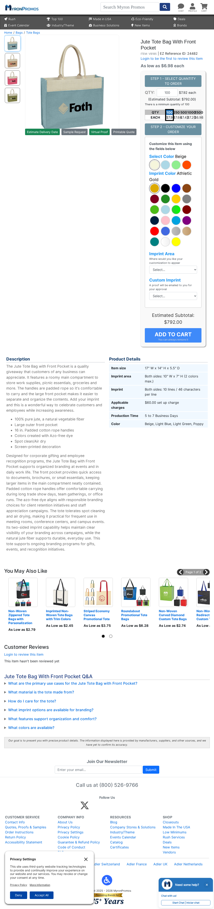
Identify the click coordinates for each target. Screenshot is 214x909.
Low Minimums (174, 832)
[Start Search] (165, 7)
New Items (142, 25)
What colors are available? (31, 727)
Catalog (116, 842)
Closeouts (171, 822)
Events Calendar (123, 837)
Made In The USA (176, 827)
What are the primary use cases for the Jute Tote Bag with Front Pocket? (72, 683)
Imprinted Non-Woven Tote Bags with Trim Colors (59, 615)
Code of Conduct (71, 847)
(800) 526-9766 (118, 785)
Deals (181, 19)
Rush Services (174, 837)
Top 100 (57, 19)
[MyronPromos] (21, 7)
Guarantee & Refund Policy (79, 842)
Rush (11, 19)
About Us (65, 822)
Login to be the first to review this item (172, 58)
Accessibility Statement (23, 842)
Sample (74, 132)
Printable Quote (124, 132)
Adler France (137, 864)
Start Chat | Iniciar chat (185, 902)
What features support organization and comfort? (52, 719)
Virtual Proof (99, 132)
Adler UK (160, 864)
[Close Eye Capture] (207, 885)
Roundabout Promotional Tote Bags (134, 615)
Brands (182, 25)
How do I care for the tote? (32, 701)
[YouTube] (130, 807)
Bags (19, 32)
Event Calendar (18, 25)
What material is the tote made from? (41, 692)
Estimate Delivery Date (42, 132)
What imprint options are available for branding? (50, 710)
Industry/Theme (63, 25)
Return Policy (15, 837)
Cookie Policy (69, 837)
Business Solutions (106, 25)
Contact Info (15, 822)
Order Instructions (19, 832)
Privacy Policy (69, 827)
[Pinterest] (103, 807)
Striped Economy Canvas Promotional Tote (97, 615)
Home (8, 32)
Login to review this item (23, 654)
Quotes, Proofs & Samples (25, 827)
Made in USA (102, 19)
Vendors (169, 852)
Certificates (119, 847)
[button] (154, 165)
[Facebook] (94, 807)
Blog (113, 822)
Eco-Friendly (144, 19)
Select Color (167, 156)
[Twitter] (84, 807)
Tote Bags (33, 32)
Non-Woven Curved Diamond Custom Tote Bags (173, 615)
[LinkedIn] (121, 807)
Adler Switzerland (106, 864)
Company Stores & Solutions (132, 827)
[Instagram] (112, 807)
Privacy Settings (70, 832)
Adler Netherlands (188, 864)
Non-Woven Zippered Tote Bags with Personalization (20, 617)
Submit (151, 770)
